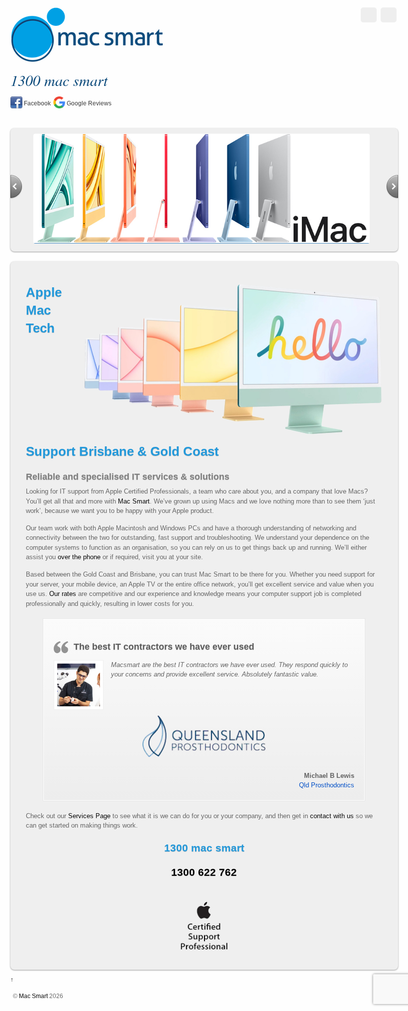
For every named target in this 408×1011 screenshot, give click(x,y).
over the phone (79, 557)
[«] (16, 187)
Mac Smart (134, 501)
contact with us (333, 816)
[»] (392, 187)
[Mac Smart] (87, 58)
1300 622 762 (204, 872)
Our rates (62, 593)
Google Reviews (88, 103)
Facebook (36, 103)
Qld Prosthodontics (326, 785)
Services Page (89, 816)
